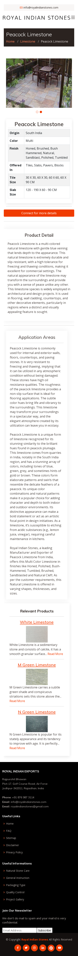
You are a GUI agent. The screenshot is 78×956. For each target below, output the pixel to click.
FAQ (8, 831)
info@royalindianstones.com (28, 802)
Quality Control (15, 892)
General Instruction (17, 878)
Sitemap (11, 838)
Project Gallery (15, 899)
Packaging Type (15, 885)
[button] (37, 112)
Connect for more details (39, 213)
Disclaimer (12, 845)
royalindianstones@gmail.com (30, 806)
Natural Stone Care (18, 870)
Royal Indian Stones (34, 939)
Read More (55, 654)
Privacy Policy (14, 852)
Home (10, 41)
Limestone (27, 41)
